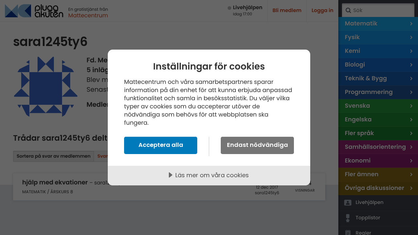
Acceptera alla (160, 145)
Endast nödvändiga (257, 145)
